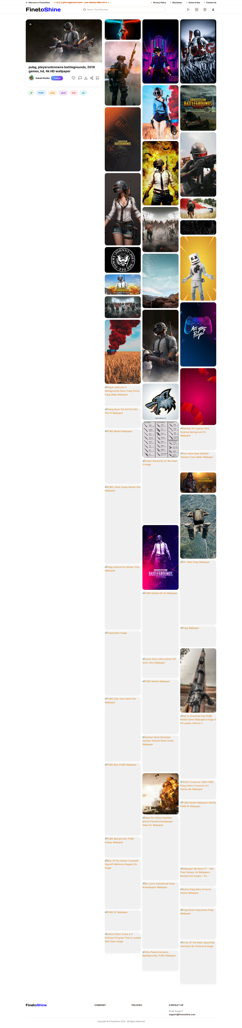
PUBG (41, 93)
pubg (52, 93)
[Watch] (197, 9)
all (31, 93)
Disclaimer (177, 2)
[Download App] (188, 9)
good (63, 93)
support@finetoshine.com (182, 1014)
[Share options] (138, 22)
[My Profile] (213, 9)
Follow (57, 78)
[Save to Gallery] (138, 27)
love (74, 93)
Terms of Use (194, 2)
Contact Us (211, 2)
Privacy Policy (159, 2)
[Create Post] (205, 9)
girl (83, 93)
